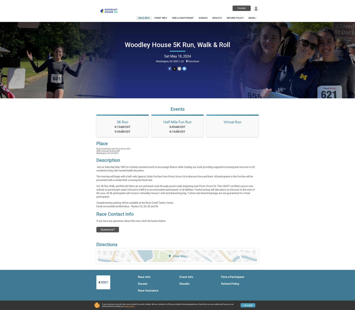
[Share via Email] (179, 69)
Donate (242, 8)
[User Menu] (256, 8)
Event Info (160, 18)
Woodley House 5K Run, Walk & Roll (177, 45)
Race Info (144, 18)
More (251, 18)
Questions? (108, 229)
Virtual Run (232, 122)
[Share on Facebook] (170, 69)
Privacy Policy (129, 306)
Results (217, 18)
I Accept (248, 305)
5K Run (122, 122)
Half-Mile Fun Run (177, 122)
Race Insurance (148, 290)
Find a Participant (183, 18)
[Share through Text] (184, 69)
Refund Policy (235, 18)
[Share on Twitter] (175, 69)
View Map (180, 256)
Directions (193, 61)
